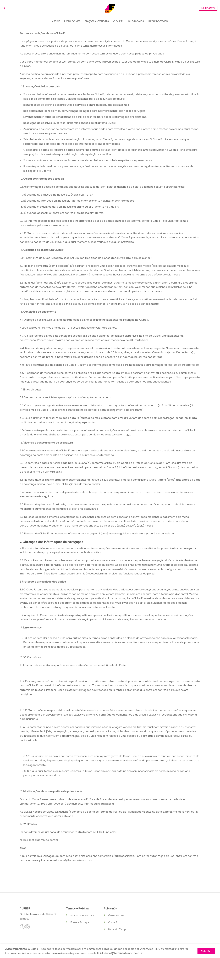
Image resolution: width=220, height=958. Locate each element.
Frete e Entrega (79, 922)
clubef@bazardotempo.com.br (62, 434)
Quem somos (116, 915)
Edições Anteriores (97, 21)
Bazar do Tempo (158, 21)
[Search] (4, 8)
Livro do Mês (72, 21)
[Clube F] (110, 8)
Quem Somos (136, 21)
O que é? (118, 21)
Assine (56, 21)
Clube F (112, 922)
